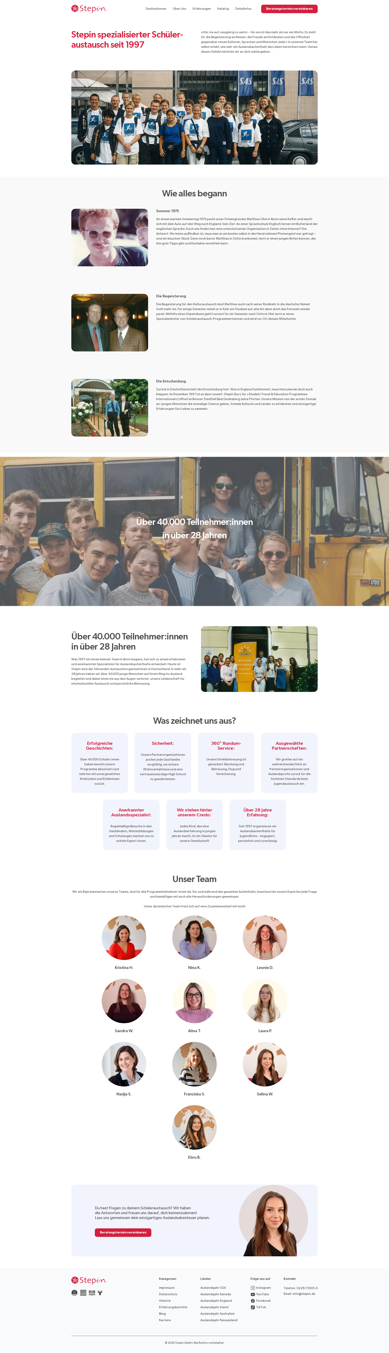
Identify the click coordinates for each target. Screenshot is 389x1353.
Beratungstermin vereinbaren (289, 9)
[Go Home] (89, 9)
